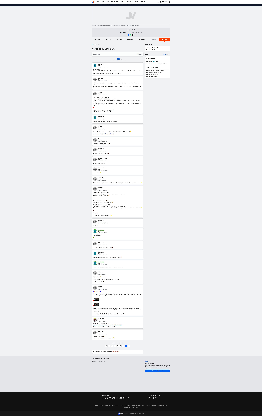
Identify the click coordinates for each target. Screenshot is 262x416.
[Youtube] (113, 398)
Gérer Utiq (153, 405)
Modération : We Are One (152, 74)
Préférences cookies (162, 405)
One (112, 5)
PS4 (109, 5)
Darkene (100, 92)
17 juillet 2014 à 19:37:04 (102, 119)
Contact (96, 405)
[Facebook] (103, 398)
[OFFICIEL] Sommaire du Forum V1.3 (154, 72)
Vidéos (136, 1)
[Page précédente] (116, 343)
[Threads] (124, 398)
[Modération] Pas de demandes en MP (155, 70)
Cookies (148, 405)
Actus (109, 39)
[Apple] (153, 398)
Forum (165, 39)
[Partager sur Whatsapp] (130, 35)
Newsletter (127, 407)
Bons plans (114, 1)
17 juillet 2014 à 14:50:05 (102, 80)
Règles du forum (163, 63)
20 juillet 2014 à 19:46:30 (102, 151)
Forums (142, 1)
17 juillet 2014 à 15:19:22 (102, 95)
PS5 (95, 5)
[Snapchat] (127, 398)
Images (143, 39)
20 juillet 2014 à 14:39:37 (102, 141)
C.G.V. (122, 405)
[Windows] (156, 398)
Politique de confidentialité (138, 405)
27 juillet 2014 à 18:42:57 (102, 334)
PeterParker (101, 318)
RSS (133, 407)
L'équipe (101, 405)
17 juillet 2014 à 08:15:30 (102, 66)
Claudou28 (101, 64)
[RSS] (117, 398)
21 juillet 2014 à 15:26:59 (102, 245)
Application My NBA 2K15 (152, 47)
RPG (130, 5)
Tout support (123, 32)
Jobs (136, 407)
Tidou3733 (101, 148)
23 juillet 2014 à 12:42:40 (102, 289)
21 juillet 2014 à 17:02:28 (102, 254)
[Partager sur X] (132, 35)
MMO (127, 5)
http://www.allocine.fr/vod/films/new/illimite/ (103, 134)
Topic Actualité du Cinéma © (119, 25)
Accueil (93, 25)
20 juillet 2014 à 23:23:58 (102, 190)
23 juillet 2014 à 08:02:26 (102, 264)
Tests (120, 39)
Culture (129, 1)
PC (92, 5)
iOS (119, 5)
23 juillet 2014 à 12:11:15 (102, 274)
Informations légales (109, 405)
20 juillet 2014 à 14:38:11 (102, 129)
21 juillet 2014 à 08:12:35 (102, 232)
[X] (106, 398)
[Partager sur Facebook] (128, 35)
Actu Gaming (105, 1)
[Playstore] (149, 398)
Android (123, 5)
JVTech (122, 1)
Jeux (97, 1)
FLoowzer (100, 78)
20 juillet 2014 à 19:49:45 (102, 170)
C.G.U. (117, 405)
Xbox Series (100, 5)
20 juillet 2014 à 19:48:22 (102, 160)
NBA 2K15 (97, 25)
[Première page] (113, 343)
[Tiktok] (120, 398)
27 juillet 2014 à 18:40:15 (102, 321)
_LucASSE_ (101, 178)
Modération (127, 405)
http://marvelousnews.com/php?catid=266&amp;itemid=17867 (107, 325)
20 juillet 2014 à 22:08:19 (102, 180)
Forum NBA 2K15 (110, 25)
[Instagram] (110, 398)
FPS (133, 5)
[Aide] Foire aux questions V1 (153, 76)
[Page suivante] (119, 343)
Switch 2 (106, 5)
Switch (115, 5)
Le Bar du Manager (150, 49)
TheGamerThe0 (102, 158)
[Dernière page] (122, 343)
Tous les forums (103, 25)
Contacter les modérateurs (152, 63)
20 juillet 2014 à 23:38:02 (102, 223)
